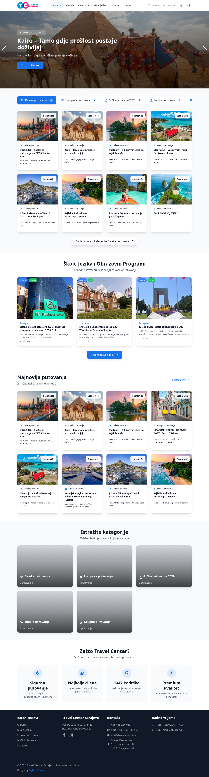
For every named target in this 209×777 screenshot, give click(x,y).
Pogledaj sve (179, 379)
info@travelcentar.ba (124, 735)
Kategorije (83, 5)
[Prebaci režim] (182, 5)
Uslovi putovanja (27, 735)
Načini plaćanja (26, 740)
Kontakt (127, 5)
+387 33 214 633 (121, 724)
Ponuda (70, 5)
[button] (205, 49)
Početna (57, 5)
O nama (115, 5)
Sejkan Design (36, 770)
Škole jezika (100, 5)
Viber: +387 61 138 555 (124, 730)
